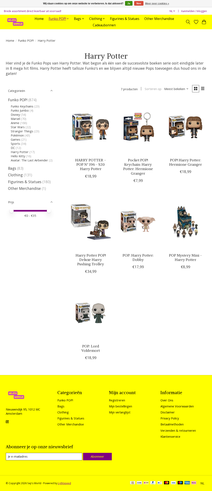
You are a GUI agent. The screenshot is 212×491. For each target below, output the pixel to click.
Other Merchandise (159, 19)
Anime (15, 123)
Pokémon (17, 135)
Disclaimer (167, 412)
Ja (128, 3)
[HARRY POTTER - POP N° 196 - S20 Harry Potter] (91, 127)
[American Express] (187, 483)
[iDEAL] (146, 483)
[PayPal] (153, 483)
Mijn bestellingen (120, 406)
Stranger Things (22, 131)
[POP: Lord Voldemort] (91, 313)
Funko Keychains (22, 106)
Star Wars (18, 127)
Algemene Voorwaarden (177, 406)
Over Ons (166, 400)
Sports (15, 143)
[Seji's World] (15, 22)
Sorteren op (153, 89)
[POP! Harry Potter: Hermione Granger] (185, 127)
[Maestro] (180, 483)
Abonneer (97, 456)
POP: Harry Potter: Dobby (138, 257)
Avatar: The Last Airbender (29, 160)
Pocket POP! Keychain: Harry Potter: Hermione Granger (138, 166)
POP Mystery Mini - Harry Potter (185, 257)
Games (16, 139)
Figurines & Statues (124, 19)
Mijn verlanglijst (119, 412)
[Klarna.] (193, 483)
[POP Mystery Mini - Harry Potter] (185, 222)
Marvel (15, 119)
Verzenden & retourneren (178, 430)
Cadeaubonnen (104, 25)
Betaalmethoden (172, 424)
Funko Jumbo (20, 110)
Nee (138, 3)
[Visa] (173, 483)
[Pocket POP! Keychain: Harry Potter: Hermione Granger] (138, 127)
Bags (12, 168)
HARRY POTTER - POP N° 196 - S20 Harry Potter (90, 164)
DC (13, 148)
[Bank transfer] (139, 483)
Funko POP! (26, 40)
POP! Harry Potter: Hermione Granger (185, 162)
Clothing (15, 174)
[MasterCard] (166, 483)
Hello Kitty (18, 156)
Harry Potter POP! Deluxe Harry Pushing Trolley (91, 259)
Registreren (117, 400)
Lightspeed (64, 483)
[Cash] (132, 483)
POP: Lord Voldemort (90, 348)
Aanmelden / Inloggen (194, 11)
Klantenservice (170, 436)
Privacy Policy (169, 418)
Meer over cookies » (157, 3)
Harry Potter (20, 152)
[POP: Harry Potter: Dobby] (138, 222)
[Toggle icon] (188, 22)
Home (39, 19)
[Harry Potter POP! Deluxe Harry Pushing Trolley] (91, 222)
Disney (15, 114)
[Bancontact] (159, 483)
